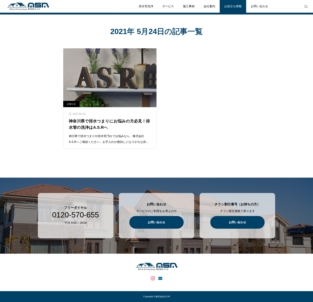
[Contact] (160, 278)
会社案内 (209, 6)
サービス (168, 6)
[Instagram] (153, 278)
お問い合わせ (259, 6)
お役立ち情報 (233, 6)
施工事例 (189, 6)
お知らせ (71, 104)
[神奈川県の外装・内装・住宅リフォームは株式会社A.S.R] (28, 6)
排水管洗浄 (146, 6)
